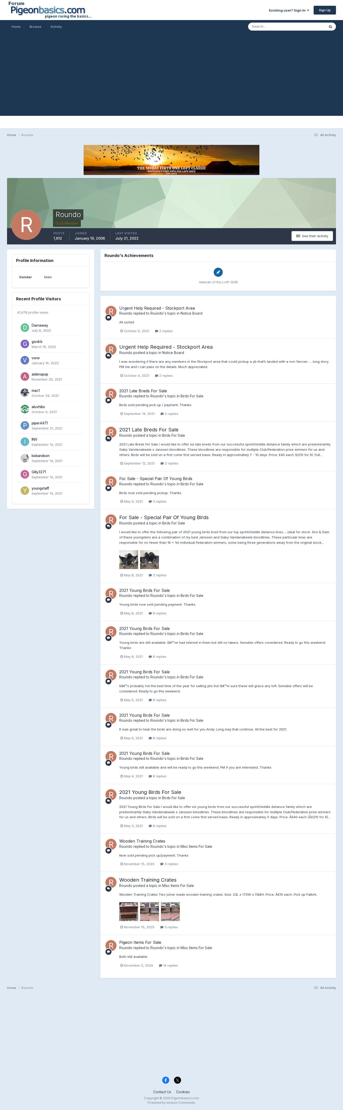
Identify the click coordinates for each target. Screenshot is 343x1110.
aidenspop (40, 374)
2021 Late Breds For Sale (143, 390)
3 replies (159, 501)
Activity (56, 27)
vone (36, 358)
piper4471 (40, 423)
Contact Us (162, 1092)
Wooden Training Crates (142, 841)
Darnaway (40, 325)
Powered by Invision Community (171, 1102)
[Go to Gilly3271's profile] (25, 474)
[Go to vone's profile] (25, 360)
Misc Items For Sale (196, 846)
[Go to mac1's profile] (25, 393)
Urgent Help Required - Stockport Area (157, 308)
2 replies (165, 331)
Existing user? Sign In (288, 10)
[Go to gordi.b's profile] (25, 344)
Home (16, 27)
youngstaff (40, 488)
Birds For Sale (192, 396)
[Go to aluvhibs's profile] (25, 409)
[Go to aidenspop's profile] (25, 376)
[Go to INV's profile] (25, 441)
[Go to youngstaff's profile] (25, 490)
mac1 (36, 391)
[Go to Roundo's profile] (111, 311)
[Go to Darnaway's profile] (25, 327)
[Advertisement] (171, 81)
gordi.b (37, 342)
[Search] (330, 27)
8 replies (159, 613)
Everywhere (309, 26)
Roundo (125, 313)
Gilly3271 (39, 472)
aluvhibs (38, 407)
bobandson (40, 456)
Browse (35, 27)
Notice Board (191, 313)
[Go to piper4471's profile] (25, 425)
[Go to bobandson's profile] (25, 458)
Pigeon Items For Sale (140, 942)
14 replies (170, 965)
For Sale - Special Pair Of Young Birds (155, 478)
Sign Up (325, 10)
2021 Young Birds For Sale (144, 590)
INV (34, 439)
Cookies (183, 1092)
